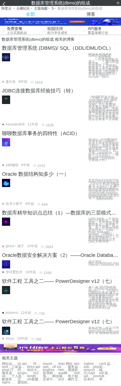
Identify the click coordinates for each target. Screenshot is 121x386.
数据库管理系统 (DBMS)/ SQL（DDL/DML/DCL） (58, 48)
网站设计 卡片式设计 (9, 363)
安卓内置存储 (91, 379)
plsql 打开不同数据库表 (9, 370)
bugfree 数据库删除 (50, 370)
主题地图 (41, 8)
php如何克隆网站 (101, 366)
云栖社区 (23, 8)
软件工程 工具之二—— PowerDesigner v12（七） (58, 281)
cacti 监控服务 (107, 363)
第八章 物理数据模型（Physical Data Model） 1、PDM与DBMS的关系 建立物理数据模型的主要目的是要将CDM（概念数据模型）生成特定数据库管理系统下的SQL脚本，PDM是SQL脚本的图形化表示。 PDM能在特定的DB (103, 297)
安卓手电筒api (50, 379)
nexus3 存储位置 (91, 370)
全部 (30, 14)
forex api (33, 366)
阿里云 (6, 8)
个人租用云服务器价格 (19, 376)
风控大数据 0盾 (34, 370)
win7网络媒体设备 (79, 363)
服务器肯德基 (75, 366)
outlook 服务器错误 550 (79, 373)
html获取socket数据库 (63, 370)
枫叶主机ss (75, 379)
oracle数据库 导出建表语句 (50, 363)
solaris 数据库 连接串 (88, 376)
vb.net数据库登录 (7, 376)
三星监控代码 (19, 366)
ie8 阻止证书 (107, 373)
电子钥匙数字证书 (75, 376)
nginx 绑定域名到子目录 (9, 382)
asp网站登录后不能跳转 (66, 373)
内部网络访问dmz (22, 370)
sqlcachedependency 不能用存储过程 (47, 366)
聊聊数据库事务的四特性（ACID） (41, 133)
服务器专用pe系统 (9, 373)
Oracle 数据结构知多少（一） (35, 174)
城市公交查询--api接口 (104, 370)
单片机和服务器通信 (104, 379)
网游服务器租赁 (60, 376)
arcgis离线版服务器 (25, 373)
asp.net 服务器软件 (88, 366)
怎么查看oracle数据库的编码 (22, 379)
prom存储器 (101, 376)
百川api (89, 373)
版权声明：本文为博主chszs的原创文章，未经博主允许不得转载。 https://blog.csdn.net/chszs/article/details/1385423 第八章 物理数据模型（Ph (103, 330)
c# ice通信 (60, 366)
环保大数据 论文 (38, 363)
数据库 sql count (9, 379)
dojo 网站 (65, 363)
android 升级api (7, 366)
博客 (90, 14)
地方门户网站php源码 (47, 376)
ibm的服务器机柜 (34, 376)
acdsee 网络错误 (63, 379)
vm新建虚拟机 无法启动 (34, 379)
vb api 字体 (25, 363)
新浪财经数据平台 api (50, 373)
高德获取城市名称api (75, 370)
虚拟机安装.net (25, 382)
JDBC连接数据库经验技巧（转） (39, 91)
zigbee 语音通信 (91, 363)
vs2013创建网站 (38, 373)
